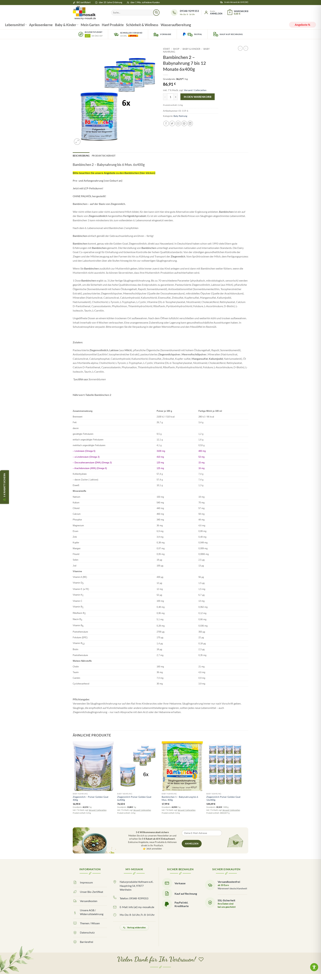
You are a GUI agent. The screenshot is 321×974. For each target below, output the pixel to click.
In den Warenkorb (197, 96)
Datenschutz (87, 932)
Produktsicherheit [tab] (104, 155)
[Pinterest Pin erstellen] (184, 123)
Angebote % (302, 24)
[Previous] (72, 783)
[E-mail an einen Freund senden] (178, 123)
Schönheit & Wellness (142, 25)
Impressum (86, 882)
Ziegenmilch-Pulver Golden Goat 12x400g (223, 798)
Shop (176, 49)
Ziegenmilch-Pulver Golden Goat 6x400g (134, 798)
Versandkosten (88, 901)
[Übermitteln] (156, 12)
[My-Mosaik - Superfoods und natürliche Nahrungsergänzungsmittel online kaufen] (89, 12)
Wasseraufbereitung (176, 25)
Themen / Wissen (90, 923)
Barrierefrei (86, 941)
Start (166, 49)
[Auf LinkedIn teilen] (190, 123)
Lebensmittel (15, 25)
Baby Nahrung (180, 116)
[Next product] (240, 48)
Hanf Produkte (113, 25)
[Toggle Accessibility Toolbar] (314, 967)
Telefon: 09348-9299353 (134, 898)
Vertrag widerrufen (136, 927)
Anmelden (191, 843)
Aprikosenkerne (41, 25)
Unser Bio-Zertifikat (91, 891)
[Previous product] (245, 48)
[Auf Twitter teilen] (172, 123)
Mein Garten (90, 25)
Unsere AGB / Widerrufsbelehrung (91, 912)
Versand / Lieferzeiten (195, 90)
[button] (213, 13)
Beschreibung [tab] (81, 155)
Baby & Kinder (65, 25)
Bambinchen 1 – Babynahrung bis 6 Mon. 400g (180, 798)
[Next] (247, 783)
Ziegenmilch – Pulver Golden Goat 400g (90, 798)
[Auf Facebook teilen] (166, 123)
